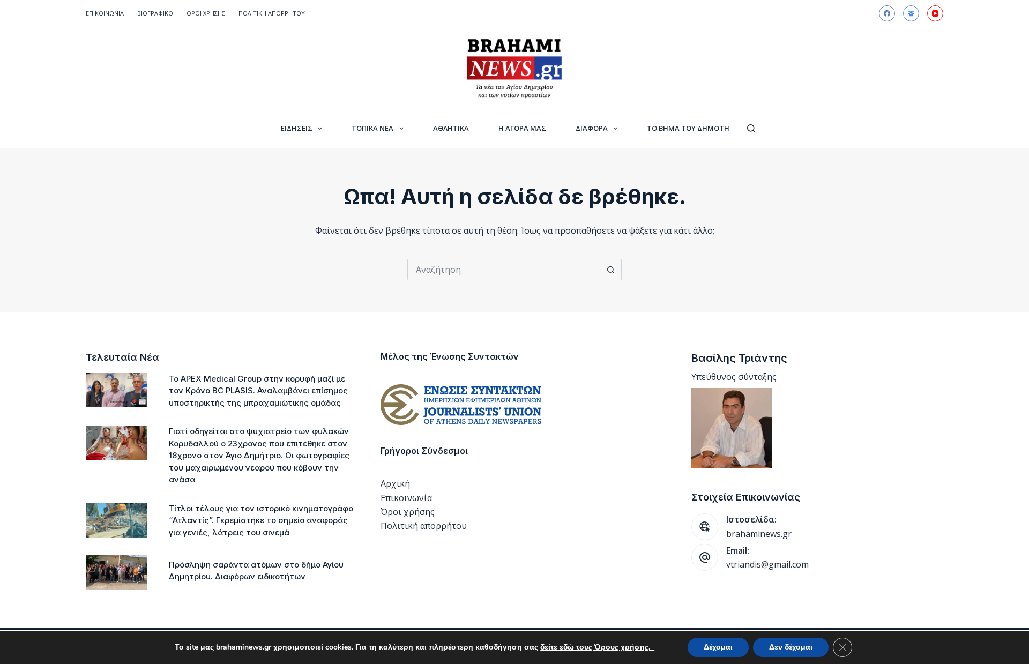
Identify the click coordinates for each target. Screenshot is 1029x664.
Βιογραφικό (155, 13)
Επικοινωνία (105, 13)
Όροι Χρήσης (206, 13)
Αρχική (395, 483)
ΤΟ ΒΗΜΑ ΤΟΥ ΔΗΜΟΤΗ (688, 128)
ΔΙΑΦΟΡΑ (592, 128)
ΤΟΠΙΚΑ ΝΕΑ (372, 128)
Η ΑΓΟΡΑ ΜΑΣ (522, 128)
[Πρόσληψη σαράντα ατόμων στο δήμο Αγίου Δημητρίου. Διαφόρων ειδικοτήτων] (116, 572)
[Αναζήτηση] (751, 128)
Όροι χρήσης (408, 512)
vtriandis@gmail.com (767, 564)
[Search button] (611, 269)
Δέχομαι (718, 647)
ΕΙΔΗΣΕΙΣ (296, 128)
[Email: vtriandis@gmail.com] (704, 557)
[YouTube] (935, 13)
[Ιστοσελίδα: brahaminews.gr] (704, 526)
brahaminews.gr (759, 534)
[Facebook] (887, 13)
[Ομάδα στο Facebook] (911, 13)
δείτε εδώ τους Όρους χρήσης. (597, 647)
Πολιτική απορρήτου (271, 13)
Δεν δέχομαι (790, 647)
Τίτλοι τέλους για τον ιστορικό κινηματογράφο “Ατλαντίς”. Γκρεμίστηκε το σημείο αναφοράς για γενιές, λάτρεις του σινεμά (261, 520)
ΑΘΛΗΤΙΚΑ (451, 128)
